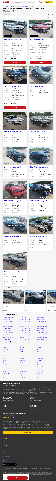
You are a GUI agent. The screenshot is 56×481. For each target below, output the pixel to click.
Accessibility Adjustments (11, 461)
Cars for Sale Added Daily (36, 409)
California (22, 347)
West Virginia (23, 377)
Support (4, 452)
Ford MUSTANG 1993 (42, 337)
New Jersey (39, 364)
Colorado (39, 347)
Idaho (38, 351)
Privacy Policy (50, 473)
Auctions (5, 445)
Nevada (4, 364)
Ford (19, 6)
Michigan (5, 360)
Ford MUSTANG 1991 (25, 339)
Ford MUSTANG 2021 (25, 317)
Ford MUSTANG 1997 (25, 335)
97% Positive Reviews (8, 415)
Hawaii (21, 351)
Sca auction (5, 6)
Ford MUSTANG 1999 (42, 332)
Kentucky (22, 356)
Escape (20, 17)
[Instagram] (3, 456)
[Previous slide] (5, 28)
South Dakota (23, 373)
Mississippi (39, 360)
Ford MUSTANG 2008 (42, 326)
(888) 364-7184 (15, 468)
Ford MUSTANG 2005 (42, 328)
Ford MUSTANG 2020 (42, 317)
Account (5, 449)
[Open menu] (3, 2)
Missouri (4, 362)
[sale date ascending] (48, 14)
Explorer (12, 17)
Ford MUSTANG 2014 (42, 321)
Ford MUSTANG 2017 (42, 319)
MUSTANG (25, 6)
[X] (8, 456)
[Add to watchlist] (26, 21)
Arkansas (5, 347)
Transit (42, 17)
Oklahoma (39, 369)
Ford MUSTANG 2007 (8, 328)
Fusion (27, 17)
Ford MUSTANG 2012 (25, 324)
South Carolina (6, 373)
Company (5, 438)
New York (22, 367)
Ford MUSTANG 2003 (25, 330)
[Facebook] (6, 456)
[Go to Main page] (7, 2)
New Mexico (5, 367)
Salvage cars (13, 6)
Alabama (5, 345)
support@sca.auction (24, 468)
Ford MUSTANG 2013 (8, 324)
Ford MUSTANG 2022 (8, 317)
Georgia (4, 351)
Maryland (22, 358)
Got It (17, 477)
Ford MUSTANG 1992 (8, 339)
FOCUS (34, 17)
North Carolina (40, 367)
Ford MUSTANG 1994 (25, 337)
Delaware (22, 349)
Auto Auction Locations (35, 400)
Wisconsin (39, 377)
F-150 (5, 17)
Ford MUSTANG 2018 (25, 319)
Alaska (21, 345)
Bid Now (15, 62)
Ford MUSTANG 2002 (42, 330)
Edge (49, 17)
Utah (21, 375)
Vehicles (5, 442)
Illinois (4, 353)
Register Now (49, 2)
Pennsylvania (23, 371)
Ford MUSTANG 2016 (8, 321)
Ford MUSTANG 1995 (8, 337)
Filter (6, 14)
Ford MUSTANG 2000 (25, 332)
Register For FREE (28, 432)
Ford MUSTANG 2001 (8, 332)
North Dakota (6, 369)
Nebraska (39, 362)
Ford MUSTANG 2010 (8, 326)
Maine (4, 358)
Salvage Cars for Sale (8, 400)
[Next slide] (24, 28)
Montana (22, 362)
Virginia (38, 375)
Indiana (21, 353)
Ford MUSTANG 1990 (42, 339)
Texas (4, 375)
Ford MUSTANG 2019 (8, 319)
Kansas (4, 356)
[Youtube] (10, 456)
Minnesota (22, 360)
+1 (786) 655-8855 (7, 468)
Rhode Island (40, 371)
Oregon (4, 371)
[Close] (27, 475)
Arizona (38, 345)
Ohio (21, 369)
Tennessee (39, 373)
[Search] (33, 2)
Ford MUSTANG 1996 (42, 335)
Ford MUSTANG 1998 (8, 335)
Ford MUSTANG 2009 (25, 326)
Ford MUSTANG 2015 (25, 321)
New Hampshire (23, 364)
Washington (5, 377)
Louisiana (39, 356)
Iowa (38, 353)
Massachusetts (40, 358)
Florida (38, 349)
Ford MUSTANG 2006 (25, 328)
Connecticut (5, 349)
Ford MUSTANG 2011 (42, 324)
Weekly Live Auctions (8, 409)
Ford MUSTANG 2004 (8, 330)
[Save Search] (52, 14)
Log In (41, 2)
